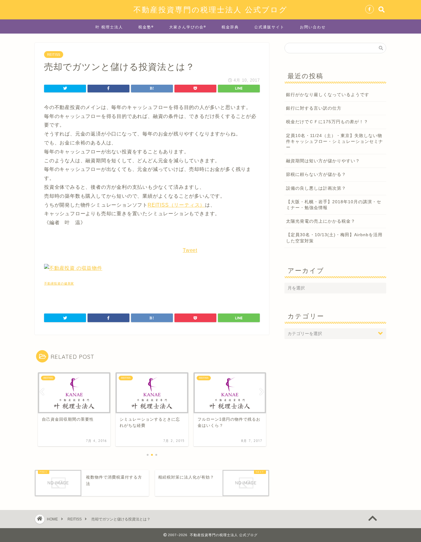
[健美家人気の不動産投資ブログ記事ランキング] (73, 268)
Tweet (190, 250)
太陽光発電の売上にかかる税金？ (320, 221)
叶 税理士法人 (109, 27)
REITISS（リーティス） (176, 205)
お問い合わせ (313, 27)
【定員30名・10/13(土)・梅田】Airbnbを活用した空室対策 (334, 238)
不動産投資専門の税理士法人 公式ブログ (210, 9)
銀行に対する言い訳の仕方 (313, 108)
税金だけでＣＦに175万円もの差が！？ (327, 121)
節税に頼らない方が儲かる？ (316, 174)
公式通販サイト (269, 27)
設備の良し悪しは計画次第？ (316, 188)
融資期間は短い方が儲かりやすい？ (323, 161)
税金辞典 (230, 27)
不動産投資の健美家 (59, 283)
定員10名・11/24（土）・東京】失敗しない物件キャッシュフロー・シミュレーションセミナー (334, 141)
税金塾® (146, 27)
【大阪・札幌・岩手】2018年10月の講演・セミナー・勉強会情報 (333, 205)
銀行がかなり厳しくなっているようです (327, 94)
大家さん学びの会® (187, 27)
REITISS (53, 54)
